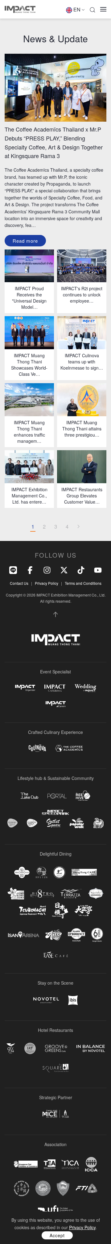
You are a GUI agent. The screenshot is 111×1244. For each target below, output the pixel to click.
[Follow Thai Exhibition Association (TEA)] (50, 1164)
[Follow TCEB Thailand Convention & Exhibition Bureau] (56, 1114)
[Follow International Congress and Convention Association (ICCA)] (91, 1164)
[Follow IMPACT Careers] (56, 704)
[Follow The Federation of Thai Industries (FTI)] (86, 1188)
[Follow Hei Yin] (41, 872)
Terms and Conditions (83, 583)
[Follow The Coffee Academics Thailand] (69, 748)
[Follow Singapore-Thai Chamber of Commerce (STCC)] (26, 1164)
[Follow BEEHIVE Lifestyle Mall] (83, 795)
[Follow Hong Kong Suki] (16, 893)
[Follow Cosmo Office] (32, 823)
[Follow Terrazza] (71, 893)
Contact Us (19, 583)
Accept (57, 1235)
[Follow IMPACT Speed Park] (55, 812)
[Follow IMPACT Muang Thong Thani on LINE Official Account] (13, 569)
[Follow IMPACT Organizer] (25, 688)
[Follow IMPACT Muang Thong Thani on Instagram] (47, 569)
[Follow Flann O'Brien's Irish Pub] (76, 934)
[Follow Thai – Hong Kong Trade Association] (21, 1188)
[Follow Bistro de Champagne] (42, 894)
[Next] (78, 527)
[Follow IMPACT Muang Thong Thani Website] (55, 639)
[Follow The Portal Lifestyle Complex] (57, 795)
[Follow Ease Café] (55, 954)
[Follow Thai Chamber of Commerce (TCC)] (43, 1188)
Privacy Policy (46, 583)
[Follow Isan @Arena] (23, 935)
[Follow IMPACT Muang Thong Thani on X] (64, 569)
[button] (92, 9)
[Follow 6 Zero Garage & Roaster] (97, 935)
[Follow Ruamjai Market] (98, 823)
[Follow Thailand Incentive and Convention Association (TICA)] (70, 1164)
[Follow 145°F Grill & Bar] (30, 1048)
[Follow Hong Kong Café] (84, 872)
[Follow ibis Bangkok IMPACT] (73, 1000)
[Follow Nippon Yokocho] (60, 911)
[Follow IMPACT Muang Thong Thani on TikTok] (81, 569)
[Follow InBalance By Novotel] (90, 1048)
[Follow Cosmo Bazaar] (12, 823)
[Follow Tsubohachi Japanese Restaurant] (32, 910)
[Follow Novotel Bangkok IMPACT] (46, 1000)
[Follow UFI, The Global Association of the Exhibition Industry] (55, 1209)
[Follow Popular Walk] (77, 823)
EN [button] (77, 9)
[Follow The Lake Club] (29, 796)
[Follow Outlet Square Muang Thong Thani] (53, 823)
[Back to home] (20, 9)
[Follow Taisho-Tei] (83, 910)
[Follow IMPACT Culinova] (37, 748)
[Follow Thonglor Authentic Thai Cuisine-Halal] (96, 893)
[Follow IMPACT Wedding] (85, 688)
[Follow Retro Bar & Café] (53, 934)
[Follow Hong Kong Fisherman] (59, 872)
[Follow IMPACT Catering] (54, 688)
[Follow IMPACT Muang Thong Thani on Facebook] (30, 569)
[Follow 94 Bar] (10, 1048)
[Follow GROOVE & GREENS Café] (56, 1048)
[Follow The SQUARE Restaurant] (55, 1067)
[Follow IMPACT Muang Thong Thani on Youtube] (98, 569)
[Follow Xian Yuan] (22, 872)
